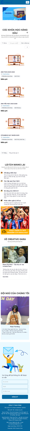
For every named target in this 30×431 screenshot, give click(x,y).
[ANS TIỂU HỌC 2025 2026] (15, 91)
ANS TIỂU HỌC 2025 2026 (9, 103)
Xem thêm (5, 276)
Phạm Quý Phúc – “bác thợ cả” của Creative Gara (13, 265)
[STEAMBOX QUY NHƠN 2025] (15, 123)
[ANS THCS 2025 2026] (15, 59)
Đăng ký (15, 397)
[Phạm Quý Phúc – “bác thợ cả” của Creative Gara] (15, 254)
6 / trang (4, 152)
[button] (14, 19)
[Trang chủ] (6, 2)
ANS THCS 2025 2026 (8, 72)
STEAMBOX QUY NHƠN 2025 (10, 135)
